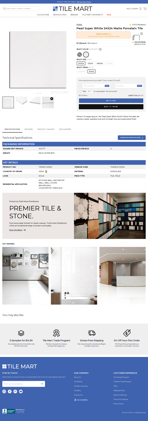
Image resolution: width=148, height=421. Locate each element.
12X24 (90, 63)
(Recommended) (100, 91)
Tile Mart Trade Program (122, 382)
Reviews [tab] (29, 129)
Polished (81, 71)
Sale (109, 15)
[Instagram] (4, 391)
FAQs (115, 386)
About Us (77, 377)
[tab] (35, 93)
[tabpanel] (74, 161)
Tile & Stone (43, 15)
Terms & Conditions (121, 399)
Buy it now (111, 107)
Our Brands (78, 382)
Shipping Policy (119, 390)
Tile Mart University (92, 15)
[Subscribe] (41, 383)
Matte (91, 71)
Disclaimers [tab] (65, 129)
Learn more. (24, 346)
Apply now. (61, 346)
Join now (136, 346)
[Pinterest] (15, 391)
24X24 (81, 63)
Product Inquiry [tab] (45, 129)
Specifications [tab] (12, 129)
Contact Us (78, 395)
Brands (74, 15)
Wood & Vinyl (60, 15)
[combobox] (20, 8)
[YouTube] (21, 391)
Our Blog (77, 390)
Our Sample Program (121, 377)
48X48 (100, 63)
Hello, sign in (132, 9)
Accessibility (82, 400)
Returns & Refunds (120, 395)
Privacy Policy (118, 404)
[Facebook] (10, 391)
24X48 (109, 63)
